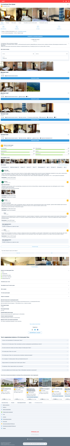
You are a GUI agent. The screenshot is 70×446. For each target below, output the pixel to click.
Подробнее (42, 443)
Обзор (2, 22)
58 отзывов (14, 22)
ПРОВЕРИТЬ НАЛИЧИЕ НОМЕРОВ (35, 36)
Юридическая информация (5, 443)
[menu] (68, 1)
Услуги (20, 22)
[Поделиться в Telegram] (35, 329)
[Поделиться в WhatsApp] (32, 329)
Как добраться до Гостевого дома (30, 22)
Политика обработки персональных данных (8, 444)
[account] (66, 1)
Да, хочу (18, 252)
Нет (51, 252)
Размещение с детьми (43, 22)
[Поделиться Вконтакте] (37, 329)
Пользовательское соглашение (6, 442)
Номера (7, 22)
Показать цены (35, 78)
